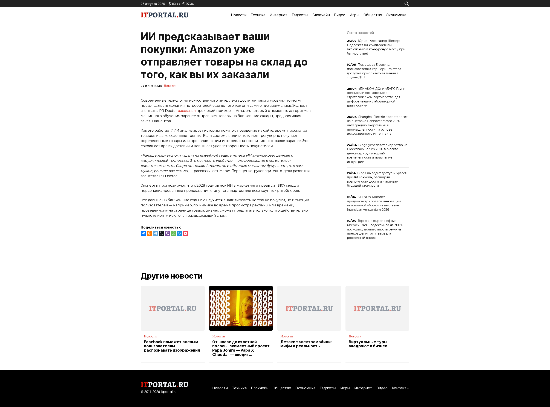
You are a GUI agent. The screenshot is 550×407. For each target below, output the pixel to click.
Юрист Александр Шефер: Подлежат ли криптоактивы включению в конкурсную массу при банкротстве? (376, 47)
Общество (373, 15)
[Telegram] (155, 233)
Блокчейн (321, 15)
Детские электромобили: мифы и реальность (306, 344)
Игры (354, 15)
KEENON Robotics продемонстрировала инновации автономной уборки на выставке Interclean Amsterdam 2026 (374, 203)
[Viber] (167, 233)
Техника (258, 15)
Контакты (400, 388)
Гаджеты (300, 15)
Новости (238, 15)
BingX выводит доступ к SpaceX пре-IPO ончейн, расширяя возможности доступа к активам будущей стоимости (377, 179)
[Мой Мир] (179, 233)
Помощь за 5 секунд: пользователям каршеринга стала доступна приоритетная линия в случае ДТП (374, 70)
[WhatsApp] (173, 233)
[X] (161, 233)
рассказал (187, 111)
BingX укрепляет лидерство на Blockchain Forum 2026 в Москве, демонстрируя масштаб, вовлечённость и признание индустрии (377, 153)
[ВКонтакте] (143, 233)
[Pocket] (185, 233)
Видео (339, 15)
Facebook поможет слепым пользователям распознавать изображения (172, 346)
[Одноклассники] (149, 233)
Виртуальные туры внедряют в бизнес (368, 344)
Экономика (396, 15)
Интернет (278, 15)
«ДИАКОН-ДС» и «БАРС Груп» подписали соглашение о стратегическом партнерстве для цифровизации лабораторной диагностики (376, 97)
